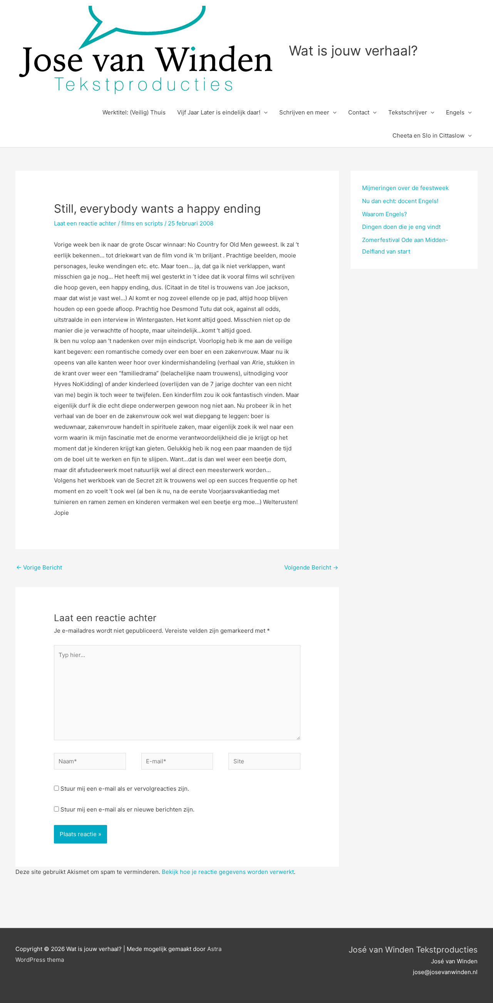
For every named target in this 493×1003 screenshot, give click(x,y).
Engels (455, 112)
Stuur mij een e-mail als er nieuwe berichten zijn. (127, 809)
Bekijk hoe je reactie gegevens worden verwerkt (228, 871)
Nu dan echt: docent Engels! (400, 201)
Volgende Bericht (311, 567)
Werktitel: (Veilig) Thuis (134, 112)
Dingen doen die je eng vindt (401, 226)
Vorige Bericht (39, 567)
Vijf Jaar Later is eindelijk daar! (218, 112)
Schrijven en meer (304, 112)
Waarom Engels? (384, 214)
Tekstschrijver (407, 112)
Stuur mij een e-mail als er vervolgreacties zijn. (124, 788)
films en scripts (142, 223)
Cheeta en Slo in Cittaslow (428, 135)
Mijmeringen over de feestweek (405, 188)
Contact (358, 112)
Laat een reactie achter (85, 223)
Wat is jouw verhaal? (353, 50)
